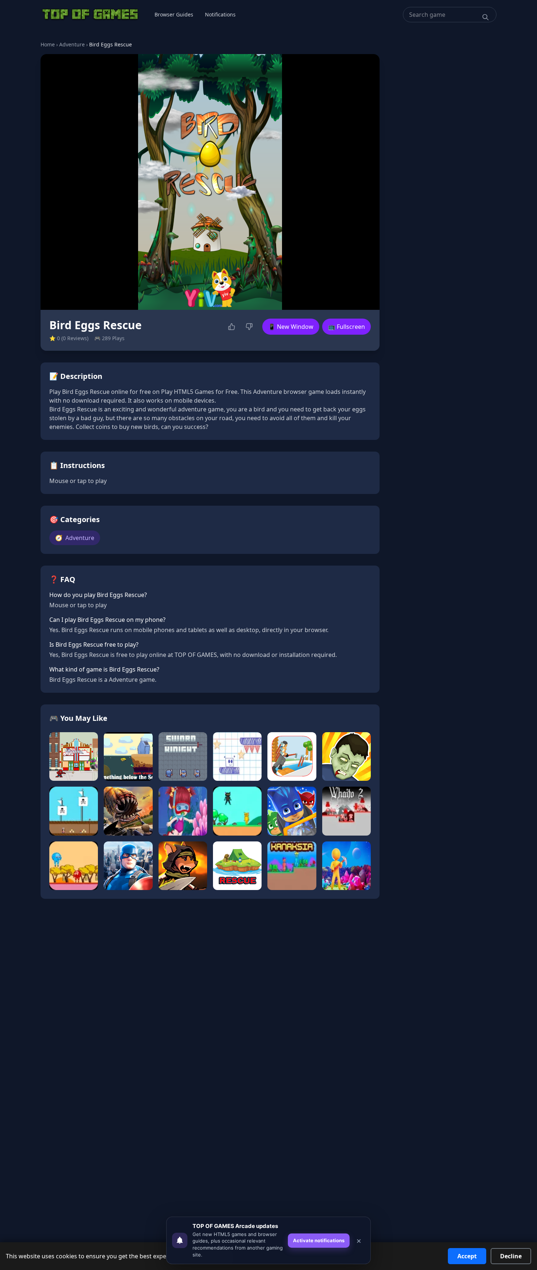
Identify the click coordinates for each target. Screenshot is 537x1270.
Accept (467, 1256)
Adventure (72, 44)
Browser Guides (174, 14)
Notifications (220, 14)
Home (48, 44)
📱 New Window (290, 327)
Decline (511, 1256)
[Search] (485, 17)
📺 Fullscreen (346, 327)
